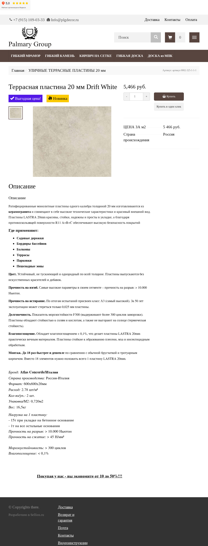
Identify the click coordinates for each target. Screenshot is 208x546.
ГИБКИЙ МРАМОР (25, 56)
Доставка (152, 19)
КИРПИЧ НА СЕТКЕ (95, 56)
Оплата (191, 19)
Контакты (172, 19)
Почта (63, 528)
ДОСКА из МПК (160, 56)
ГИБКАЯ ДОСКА (129, 56)
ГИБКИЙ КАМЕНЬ (60, 56)
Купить (170, 96)
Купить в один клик (169, 106)
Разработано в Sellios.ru (26, 515)
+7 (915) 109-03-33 (29, 20)
